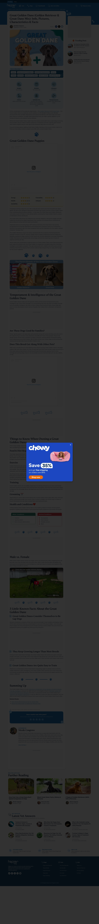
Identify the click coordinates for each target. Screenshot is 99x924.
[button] (70, 445)
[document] (49, 462)
